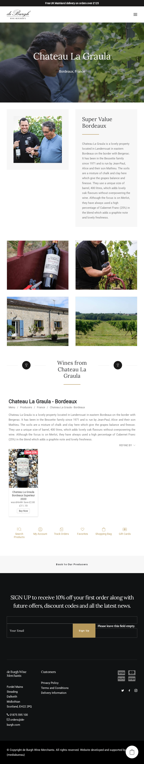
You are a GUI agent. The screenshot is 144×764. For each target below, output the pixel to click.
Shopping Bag (103, 533)
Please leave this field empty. (116, 626)
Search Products (19, 535)
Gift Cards (125, 533)
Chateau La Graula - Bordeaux (67, 407)
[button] (135, 14)
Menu (12, 407)
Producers (26, 407)
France (41, 407)
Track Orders (61, 533)
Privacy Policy (49, 683)
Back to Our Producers (72, 564)
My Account (40, 533)
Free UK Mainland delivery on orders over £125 (72, 3)
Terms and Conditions (55, 688)
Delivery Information (53, 693)
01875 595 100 (19, 715)
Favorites (82, 533)
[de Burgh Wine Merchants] (19, 14)
